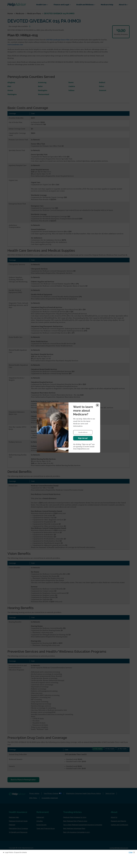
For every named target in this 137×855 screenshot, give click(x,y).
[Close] (97, 405)
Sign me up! (83, 438)
